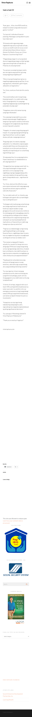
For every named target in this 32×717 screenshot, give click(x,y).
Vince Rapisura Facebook (11, 680)
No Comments (17, 15)
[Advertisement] (16, 396)
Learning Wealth (8, 700)
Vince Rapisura (7, 2)
